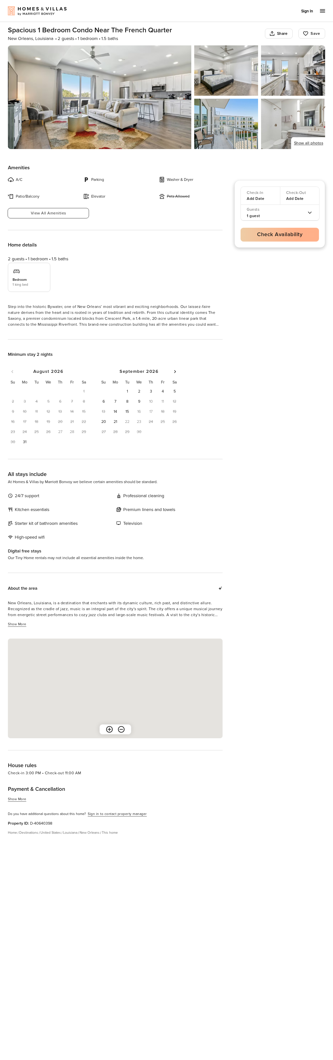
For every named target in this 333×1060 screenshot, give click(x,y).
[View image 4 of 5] (226, 124)
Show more (17, 334)
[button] (25, 451)
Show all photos (308, 143)
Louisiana (70, 841)
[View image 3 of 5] (293, 70)
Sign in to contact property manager (117, 823)
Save (315, 33)
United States (50, 841)
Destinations (28, 841)
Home (12, 841)
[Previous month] (12, 380)
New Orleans (90, 841)
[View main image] (99, 97)
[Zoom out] (121, 738)
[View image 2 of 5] (226, 70)
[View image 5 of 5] (293, 124)
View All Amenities (48, 213)
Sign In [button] (307, 11)
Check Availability (279, 234)
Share (282, 33)
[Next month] (175, 380)
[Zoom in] (109, 738)
